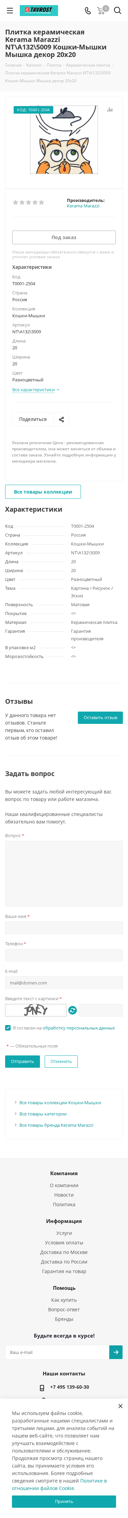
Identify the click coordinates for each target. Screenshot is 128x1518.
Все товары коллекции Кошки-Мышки (60, 1102)
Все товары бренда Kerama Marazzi (56, 1125)
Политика (64, 1204)
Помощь (64, 1287)
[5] (42, 202)
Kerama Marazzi (83, 206)
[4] (35, 202)
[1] (16, 202)
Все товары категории (43, 1114)
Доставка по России (64, 1261)
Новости (64, 1195)
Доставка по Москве (64, 1252)
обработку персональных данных (79, 1028)
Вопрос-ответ (64, 1309)
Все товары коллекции (43, 491)
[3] (29, 202)
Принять (64, 1501)
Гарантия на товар (64, 1271)
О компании (64, 1185)
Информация (64, 1220)
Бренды (64, 1319)
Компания (64, 1173)
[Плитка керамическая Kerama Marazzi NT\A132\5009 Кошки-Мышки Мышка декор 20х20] (64, 139)
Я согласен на (64, 1028)
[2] (22, 202)
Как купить (64, 1300)
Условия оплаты (64, 1242)
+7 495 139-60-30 (69, 1387)
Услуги (64, 1233)
